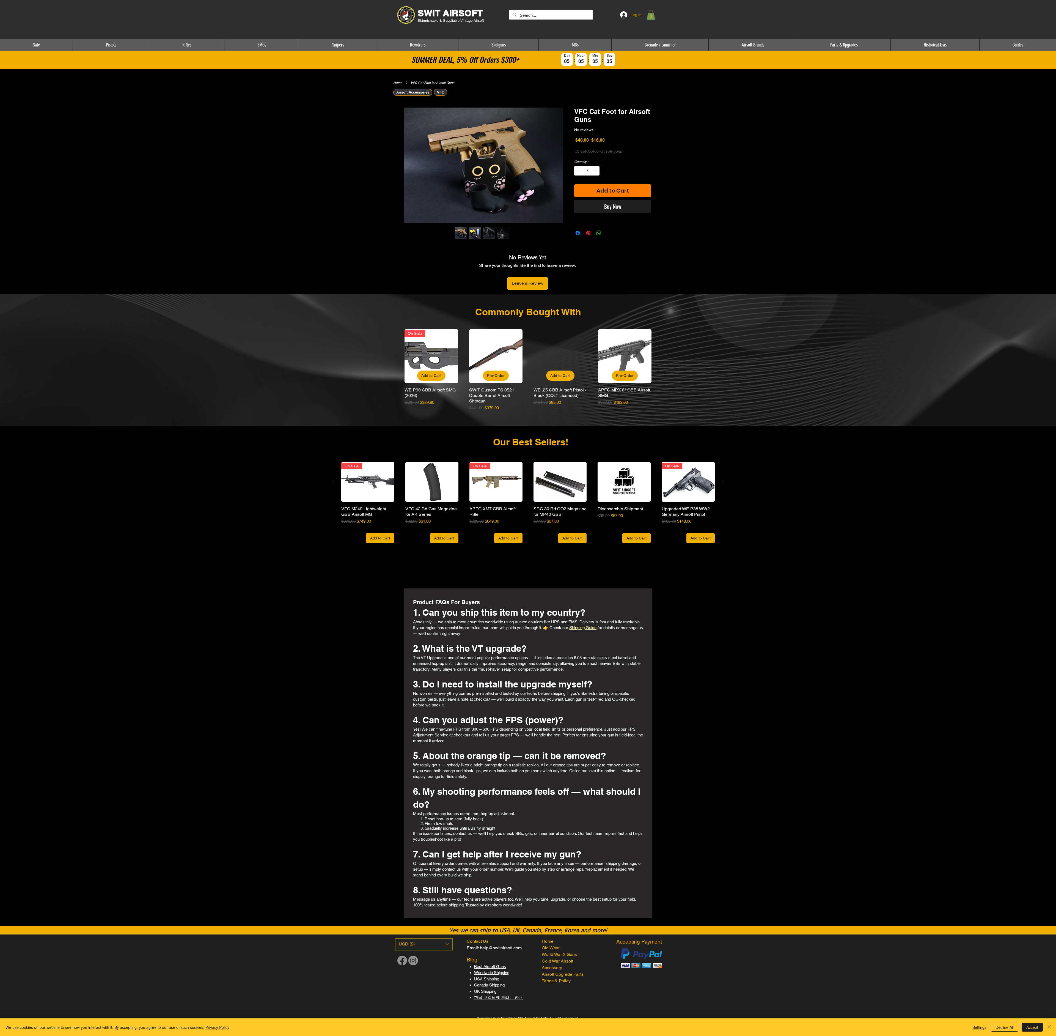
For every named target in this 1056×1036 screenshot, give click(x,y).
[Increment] (596, 170)
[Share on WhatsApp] (598, 233)
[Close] (1049, 1027)
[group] (528, 370)
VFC (440, 92)
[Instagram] (413, 960)
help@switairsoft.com (501, 947)
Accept (1032, 1027)
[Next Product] (659, 356)
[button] (651, 15)
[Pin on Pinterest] (588, 233)
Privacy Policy (217, 1027)
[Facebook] (402, 960)
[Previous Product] (396, 356)
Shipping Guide (582, 627)
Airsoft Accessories (412, 92)
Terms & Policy (556, 980)
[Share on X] (609, 233)
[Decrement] (578, 170)
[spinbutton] (587, 170)
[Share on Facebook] (577, 233)
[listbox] (424, 944)
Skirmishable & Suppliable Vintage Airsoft (451, 20)
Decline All (1005, 1027)
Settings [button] (979, 1027)
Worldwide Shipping (491, 972)
